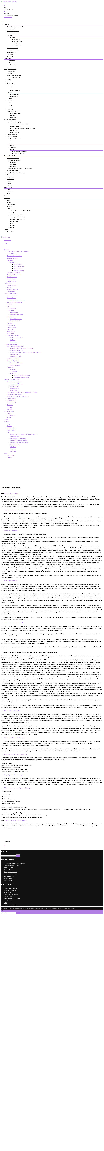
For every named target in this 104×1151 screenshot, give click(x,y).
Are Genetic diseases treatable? (13, 623)
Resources (7, 198)
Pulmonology (10, 107)
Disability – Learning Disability (17, 217)
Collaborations (10, 54)
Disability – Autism (14, 212)
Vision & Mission (11, 29)
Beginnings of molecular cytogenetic (14, 775)
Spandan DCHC (17, 39)
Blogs (8, 200)
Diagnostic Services (11, 111)
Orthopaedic (10, 86)
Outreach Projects (9, 187)
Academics (10, 143)
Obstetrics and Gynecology (13, 77)
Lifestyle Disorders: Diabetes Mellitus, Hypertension (22, 128)
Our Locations (10, 231)
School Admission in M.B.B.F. (12, 899)
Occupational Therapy (15, 160)
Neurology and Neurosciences (14, 75)
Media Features (10, 56)
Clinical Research (14, 141)
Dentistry (9, 79)
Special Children (11, 60)
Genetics (12, 225)
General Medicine (11, 71)
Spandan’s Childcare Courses (20, 151)
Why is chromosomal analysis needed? (15, 820)
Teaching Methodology (10, 888)
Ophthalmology (10, 83)
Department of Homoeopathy (14, 122)
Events (8, 193)
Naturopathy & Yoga (15, 132)
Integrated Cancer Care (15, 126)
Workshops (13, 147)
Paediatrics (9, 92)
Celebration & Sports (10, 890)
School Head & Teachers (11, 905)
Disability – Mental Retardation (17, 219)
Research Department (12, 136)
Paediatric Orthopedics (15, 90)
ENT (8, 81)
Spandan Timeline (11, 33)
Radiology (12, 115)
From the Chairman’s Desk (13, 31)
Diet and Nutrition (14, 130)
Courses (12, 149)
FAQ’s (8, 208)
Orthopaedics (13, 88)
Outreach (9, 185)
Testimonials (7, 58)
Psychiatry (9, 98)
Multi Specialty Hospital (10, 69)
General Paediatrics (14, 94)
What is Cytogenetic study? (12, 711)
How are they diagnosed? (11, 530)
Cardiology (9, 105)
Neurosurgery (10, 100)
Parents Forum (8, 896)
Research (9, 181)
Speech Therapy (14, 164)
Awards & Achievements (13, 50)
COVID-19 (12, 37)
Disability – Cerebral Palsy (16, 215)
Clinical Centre (10, 174)
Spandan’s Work (17, 43)
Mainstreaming (8, 901)
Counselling (13, 166)
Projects (9, 183)
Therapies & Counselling (11, 894)
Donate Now (7, 17)
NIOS (5, 903)
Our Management (11, 52)
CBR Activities (10, 191)
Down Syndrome (14, 221)
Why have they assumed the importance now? (17, 510)
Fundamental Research (15, 138)
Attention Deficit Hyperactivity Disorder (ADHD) (21, 210)
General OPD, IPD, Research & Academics (20, 124)
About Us (6, 24)
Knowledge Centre (18, 41)
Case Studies (10, 67)
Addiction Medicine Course (20, 153)
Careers (9, 234)
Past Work (9, 35)
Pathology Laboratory (15, 113)
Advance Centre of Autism (13, 170)
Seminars (12, 145)
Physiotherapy (13, 162)
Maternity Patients (11, 64)
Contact (6, 229)
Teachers (9, 62)
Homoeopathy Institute (10, 119)
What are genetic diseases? (12, 493)
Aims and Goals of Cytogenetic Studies (15, 754)
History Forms (10, 206)
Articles (9, 202)
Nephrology (10, 109)
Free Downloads (11, 204)
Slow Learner (7, 892)
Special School (10, 179)
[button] (52, 494)
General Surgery (11, 73)
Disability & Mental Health (10, 155)
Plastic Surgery (10, 102)
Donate (6, 196)
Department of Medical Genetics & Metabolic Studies (19, 168)
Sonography (13, 117)
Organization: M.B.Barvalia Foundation (16, 26)
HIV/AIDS (12, 227)
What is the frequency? (10, 581)
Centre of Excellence (12, 134)
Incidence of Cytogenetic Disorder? (14, 738)
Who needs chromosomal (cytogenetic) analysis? (18, 788)
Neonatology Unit (14, 96)
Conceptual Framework (12, 48)
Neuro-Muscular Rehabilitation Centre (16, 172)
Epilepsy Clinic (10, 177)
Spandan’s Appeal (18, 45)
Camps (8, 189)
